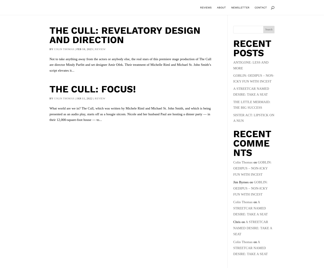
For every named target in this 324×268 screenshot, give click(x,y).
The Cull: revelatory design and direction (125, 35)
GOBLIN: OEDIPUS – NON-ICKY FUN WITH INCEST (252, 168)
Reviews (206, 7)
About (221, 7)
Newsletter (240, 7)
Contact (261, 7)
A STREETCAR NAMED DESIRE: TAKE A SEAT (250, 208)
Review (100, 49)
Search (268, 29)
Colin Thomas (64, 49)
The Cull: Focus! (93, 89)
